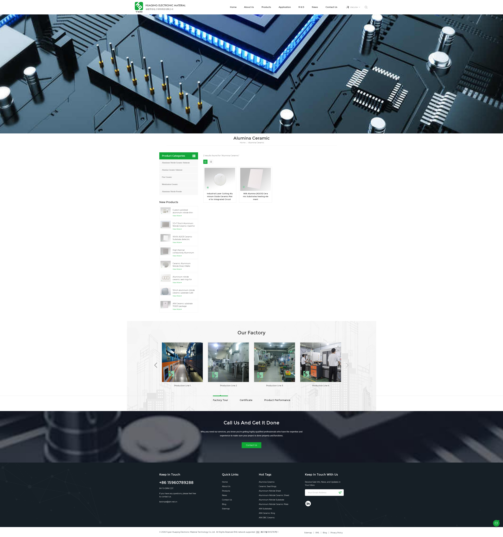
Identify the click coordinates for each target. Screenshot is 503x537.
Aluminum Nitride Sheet (270, 491)
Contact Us (331, 7)
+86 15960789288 (176, 483)
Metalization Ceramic (170, 184)
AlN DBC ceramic (267, 517)
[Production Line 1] (228, 362)
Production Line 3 (320, 385)
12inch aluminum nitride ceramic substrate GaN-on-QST (184, 291)
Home (233, 7)
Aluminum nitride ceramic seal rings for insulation (182, 278)
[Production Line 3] (320, 362)
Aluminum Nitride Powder (172, 192)
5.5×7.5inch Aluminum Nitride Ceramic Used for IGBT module (184, 224)
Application (285, 7)
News (315, 7)
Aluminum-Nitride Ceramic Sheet (274, 495)
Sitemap (226, 509)
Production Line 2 (274, 385)
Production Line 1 (228, 385)
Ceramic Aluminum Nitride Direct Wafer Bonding (182, 264)
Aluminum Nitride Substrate (271, 500)
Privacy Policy (336, 532)
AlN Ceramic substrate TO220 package (183, 304)
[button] (347, 365)
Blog (224, 504)
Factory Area (182, 385)
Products (266, 7)
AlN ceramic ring (267, 513)
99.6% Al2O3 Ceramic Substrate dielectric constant (182, 238)
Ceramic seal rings (267, 486)
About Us (249, 7)
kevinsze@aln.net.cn (168, 502)
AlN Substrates (265, 509)
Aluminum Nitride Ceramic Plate (273, 504)
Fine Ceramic (167, 177)
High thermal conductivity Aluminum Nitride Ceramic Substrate (183, 251)
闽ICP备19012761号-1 (269, 532)
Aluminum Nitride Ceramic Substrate (176, 163)
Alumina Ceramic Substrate (172, 170)
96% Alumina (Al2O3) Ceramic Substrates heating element (255, 196)
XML (317, 532)
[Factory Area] (182, 362)
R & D (301, 7)
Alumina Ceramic (267, 482)
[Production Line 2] (274, 362)
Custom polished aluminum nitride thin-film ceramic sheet (183, 211)
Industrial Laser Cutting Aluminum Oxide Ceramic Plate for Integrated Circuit (220, 196)
